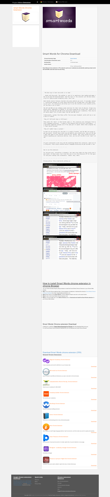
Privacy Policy (38, 483)
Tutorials (59, 483)
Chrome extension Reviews (64, 485)
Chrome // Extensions (48, 2)
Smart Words (73, 58)
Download (93, 366)
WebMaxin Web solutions (80, 495)
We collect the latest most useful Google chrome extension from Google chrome (22, 481)
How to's (60, 487)
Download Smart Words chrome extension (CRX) (62, 352)
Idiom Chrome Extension (56, 425)
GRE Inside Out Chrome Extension (58, 370)
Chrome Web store (62, 2)
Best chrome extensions (63, 481)
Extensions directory (18, 483)
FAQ (58, 489)
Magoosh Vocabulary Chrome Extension (60, 359)
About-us (37, 479)
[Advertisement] (26, 36)
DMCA (36, 481)
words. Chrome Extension (56, 414)
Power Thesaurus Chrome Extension (59, 436)
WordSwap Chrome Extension (57, 403)
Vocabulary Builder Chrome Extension (59, 392)
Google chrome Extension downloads (39, 495)
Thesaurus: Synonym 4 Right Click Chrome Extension (63, 458)
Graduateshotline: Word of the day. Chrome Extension (63, 381)
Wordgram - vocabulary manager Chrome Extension (63, 447)
